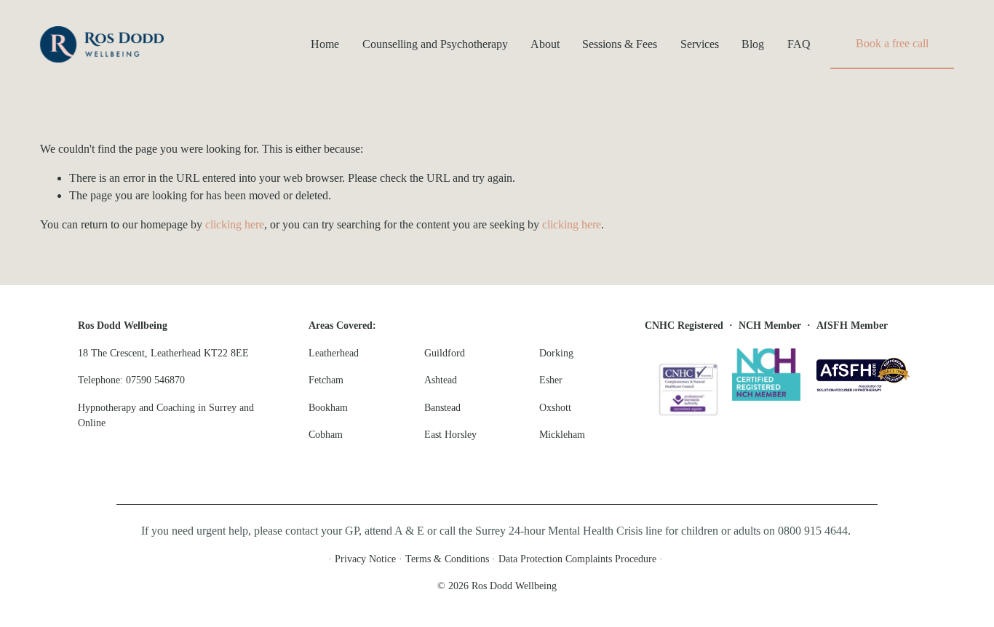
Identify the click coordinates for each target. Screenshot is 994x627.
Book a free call (892, 43)
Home (325, 44)
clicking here (234, 224)
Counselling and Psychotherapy (435, 44)
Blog (752, 44)
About (545, 44)
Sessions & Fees (619, 44)
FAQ (799, 44)
